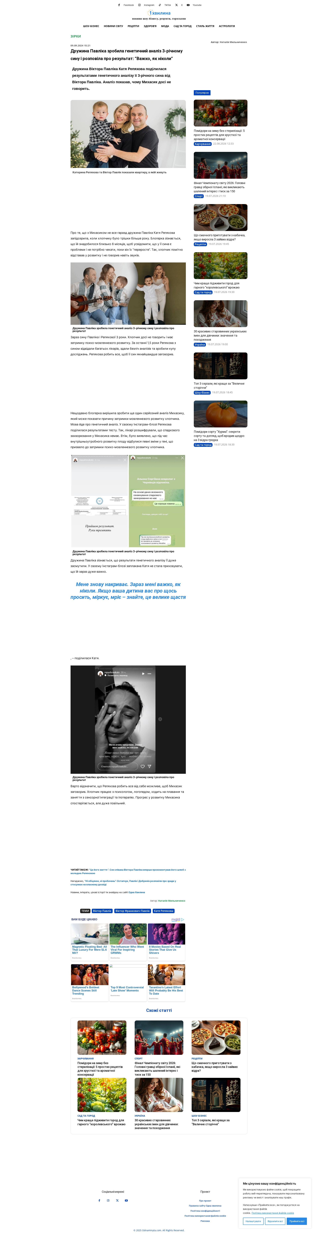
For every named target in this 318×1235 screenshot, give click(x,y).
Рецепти (200, 244)
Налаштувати (253, 1221)
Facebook (129, 5)
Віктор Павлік (102, 911)
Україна (200, 344)
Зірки (76, 36)
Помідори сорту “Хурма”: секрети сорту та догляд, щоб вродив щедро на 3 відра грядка (219, 436)
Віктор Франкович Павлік (133, 911)
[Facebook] (119, 5)
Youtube (197, 5)
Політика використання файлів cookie (273, 1212)
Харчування (203, 144)
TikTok (167, 5)
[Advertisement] (128, 203)
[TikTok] (159, 5)
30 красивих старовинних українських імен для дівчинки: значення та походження (220, 335)
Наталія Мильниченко (233, 42)
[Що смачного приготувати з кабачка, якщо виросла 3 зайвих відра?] (220, 217)
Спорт (199, 196)
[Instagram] (139, 5)
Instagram (149, 5)
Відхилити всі (275, 1221)
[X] (176, 5)
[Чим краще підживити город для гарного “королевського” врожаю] (220, 265)
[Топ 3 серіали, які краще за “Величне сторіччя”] (220, 365)
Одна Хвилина (137, 892)
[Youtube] (188, 5)
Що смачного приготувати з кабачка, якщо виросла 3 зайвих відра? (215, 1067)
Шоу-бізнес (202, 392)
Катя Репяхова (163, 911)
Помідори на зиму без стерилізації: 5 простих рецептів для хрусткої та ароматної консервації (219, 135)
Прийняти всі (297, 1221)
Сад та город (203, 292)
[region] (274, 1203)
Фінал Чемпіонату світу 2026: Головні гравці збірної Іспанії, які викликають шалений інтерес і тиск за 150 (219, 187)
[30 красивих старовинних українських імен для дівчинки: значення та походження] (220, 313)
